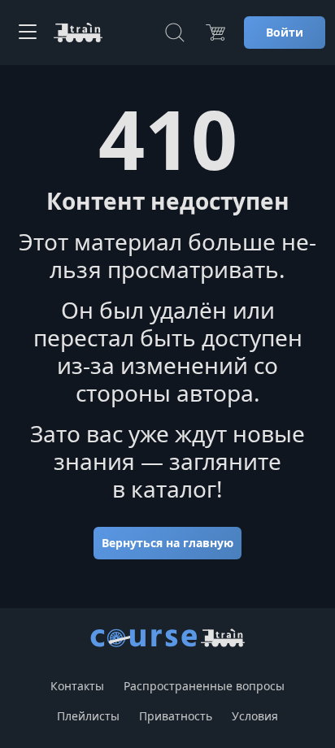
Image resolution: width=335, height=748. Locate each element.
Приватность (175, 716)
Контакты (77, 686)
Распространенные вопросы (204, 686)
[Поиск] (175, 32)
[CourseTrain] (78, 32)
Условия (255, 716)
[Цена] (215, 32)
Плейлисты (88, 716)
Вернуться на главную (167, 542)
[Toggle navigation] (28, 32)
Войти (284, 32)
